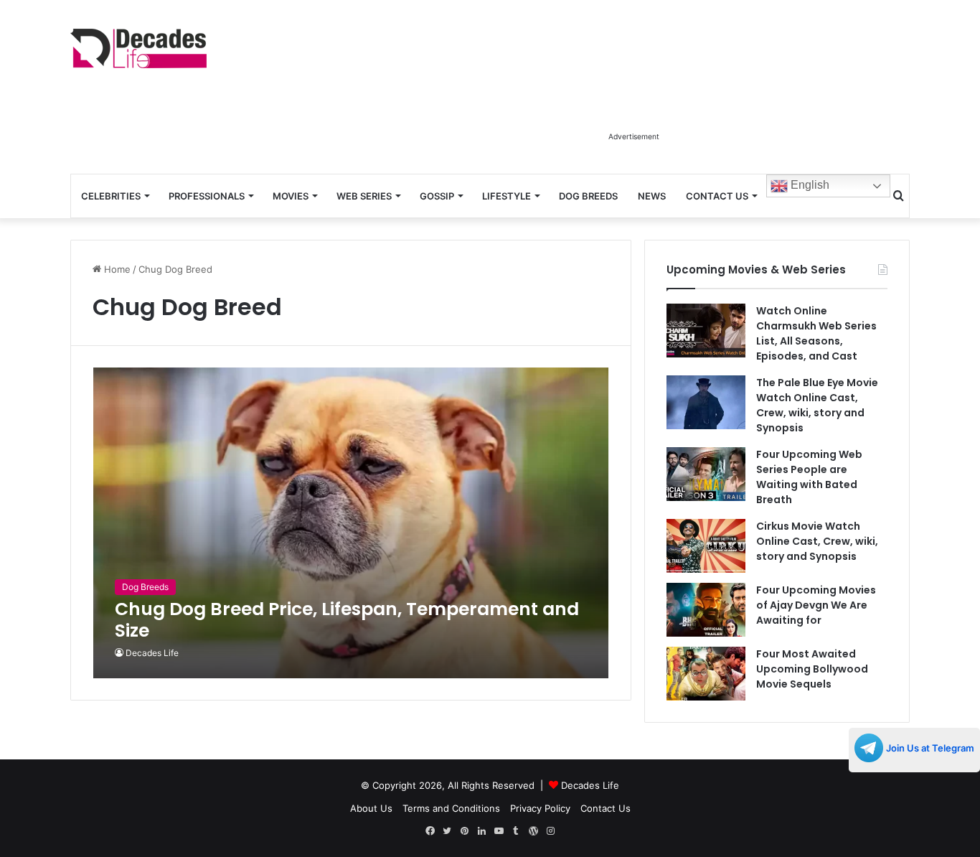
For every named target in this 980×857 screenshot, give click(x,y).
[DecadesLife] (138, 48)
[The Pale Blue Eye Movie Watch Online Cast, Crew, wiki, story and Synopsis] (705, 402)
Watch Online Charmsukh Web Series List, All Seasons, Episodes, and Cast (816, 333)
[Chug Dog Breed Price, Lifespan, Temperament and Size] (351, 522)
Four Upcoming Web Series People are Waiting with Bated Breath (809, 477)
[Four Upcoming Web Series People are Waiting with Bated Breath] (705, 474)
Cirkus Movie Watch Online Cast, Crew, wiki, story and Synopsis (817, 541)
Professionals (207, 196)
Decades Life (152, 652)
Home (116, 269)
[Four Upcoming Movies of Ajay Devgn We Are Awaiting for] (705, 610)
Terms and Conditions (451, 808)
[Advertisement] (633, 92)
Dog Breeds (588, 196)
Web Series (364, 196)
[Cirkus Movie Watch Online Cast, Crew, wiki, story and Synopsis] (705, 546)
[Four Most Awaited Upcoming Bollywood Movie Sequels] (705, 674)
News (652, 196)
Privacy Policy (540, 808)
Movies (290, 196)
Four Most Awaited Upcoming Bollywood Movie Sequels (812, 669)
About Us (371, 808)
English (808, 185)
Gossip (437, 196)
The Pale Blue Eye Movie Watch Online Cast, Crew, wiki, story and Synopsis (817, 405)
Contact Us (717, 196)
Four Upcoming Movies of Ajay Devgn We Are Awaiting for (816, 605)
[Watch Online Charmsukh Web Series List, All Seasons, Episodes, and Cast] (705, 330)
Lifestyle (506, 196)
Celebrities (111, 196)
